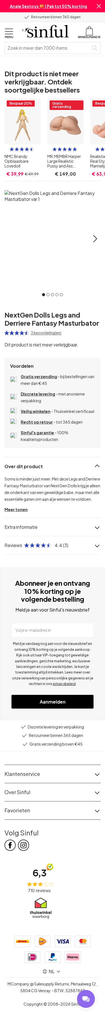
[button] (99, 6)
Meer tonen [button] (16, 509)
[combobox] (47, 48)
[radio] (12, 149)
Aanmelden (53, 702)
